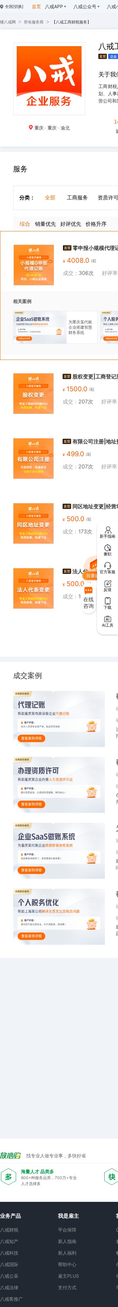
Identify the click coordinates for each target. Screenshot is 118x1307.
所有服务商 (34, 21)
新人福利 (67, 1253)
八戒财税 (9, 1230)
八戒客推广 (11, 1299)
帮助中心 (67, 1264)
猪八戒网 (8, 21)
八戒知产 (9, 1241)
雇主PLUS (68, 1276)
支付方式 (67, 1287)
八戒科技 (9, 1253)
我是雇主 (68, 1215)
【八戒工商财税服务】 (71, 21)
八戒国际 (9, 1264)
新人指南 (67, 1241)
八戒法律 (9, 1287)
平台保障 (67, 1230)
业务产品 (10, 1215)
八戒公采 (9, 1276)
